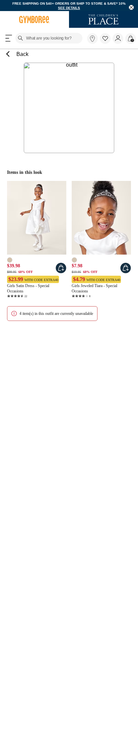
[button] (105, 38)
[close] (131, 7)
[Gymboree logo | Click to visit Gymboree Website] (34, 19)
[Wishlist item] (106, 42)
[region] (69, 5)
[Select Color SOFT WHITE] (9, 260)
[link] (92, 38)
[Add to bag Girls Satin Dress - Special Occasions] (61, 268)
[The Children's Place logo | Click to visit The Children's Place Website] (103, 19)
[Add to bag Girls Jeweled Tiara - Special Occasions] (125, 268)
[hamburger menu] (8, 38)
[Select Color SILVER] (74, 260)
